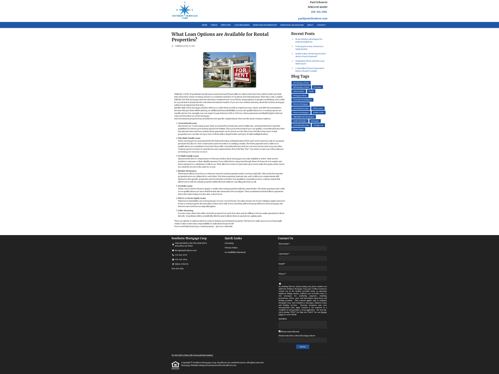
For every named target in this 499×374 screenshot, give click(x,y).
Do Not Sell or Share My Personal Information (192, 355)
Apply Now (226, 25)
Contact (321, 25)
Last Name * (284, 254)
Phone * (282, 274)
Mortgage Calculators (292, 25)
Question (283, 319)
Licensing (229, 243)
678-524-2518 (319, 11)
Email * (282, 264)
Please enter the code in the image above (297, 335)
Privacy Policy (231, 248)
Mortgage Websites (190, 365)
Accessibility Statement (235, 252)
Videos (214, 25)
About (310, 25)
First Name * (284, 244)
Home (204, 25)
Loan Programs (242, 25)
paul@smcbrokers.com (312, 18)
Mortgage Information (265, 25)
